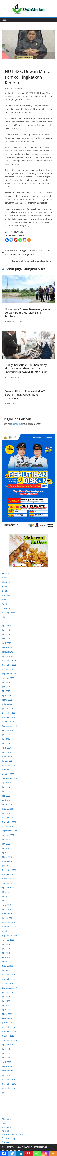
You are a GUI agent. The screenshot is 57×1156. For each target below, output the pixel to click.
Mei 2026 (6, 638)
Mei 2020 (6, 953)
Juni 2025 (6, 686)
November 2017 (9, 1084)
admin (21, 88)
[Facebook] (7, 240)
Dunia (4, 577)
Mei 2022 (6, 848)
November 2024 (9, 717)
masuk (17, 423)
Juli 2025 (6, 682)
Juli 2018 (6, 1049)
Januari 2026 (7, 656)
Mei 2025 (6, 691)
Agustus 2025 (8, 678)
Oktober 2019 (8, 983)
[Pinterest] (16, 240)
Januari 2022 (7, 865)
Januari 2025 (7, 708)
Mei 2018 (6, 1057)
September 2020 (9, 935)
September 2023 (9, 778)
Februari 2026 (8, 652)
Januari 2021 (7, 918)
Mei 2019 (6, 1005)
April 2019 (6, 1009)
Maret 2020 (7, 961)
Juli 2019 (6, 996)
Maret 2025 (7, 700)
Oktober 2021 (8, 878)
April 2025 (6, 695)
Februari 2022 (8, 861)
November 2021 (9, 874)
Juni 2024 (6, 739)
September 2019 (9, 988)
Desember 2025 (9, 660)
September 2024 (9, 726)
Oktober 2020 (8, 931)
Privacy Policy (8, 1138)
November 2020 (9, 926)
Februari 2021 (8, 913)
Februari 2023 (8, 809)
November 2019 (9, 979)
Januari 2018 (7, 1075)
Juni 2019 (6, 1001)
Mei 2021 (6, 900)
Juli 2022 (6, 839)
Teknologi (6, 608)
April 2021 (6, 905)
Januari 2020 (7, 970)
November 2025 (9, 665)
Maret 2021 (7, 909)
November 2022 (9, 822)
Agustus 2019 (8, 992)
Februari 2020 (8, 966)
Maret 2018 (7, 1066)
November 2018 (9, 1031)
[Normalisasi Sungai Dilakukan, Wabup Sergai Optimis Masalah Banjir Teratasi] (28, 289)
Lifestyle (5, 591)
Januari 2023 (7, 813)
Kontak (5, 1130)
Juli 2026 (6, 630)
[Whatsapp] (20, 240)
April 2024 (6, 748)
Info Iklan (6, 1126)
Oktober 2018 (8, 1036)
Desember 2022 (9, 817)
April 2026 (6, 643)
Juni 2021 (6, 896)
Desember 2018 (9, 1027)
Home (5, 1123)
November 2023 (9, 769)
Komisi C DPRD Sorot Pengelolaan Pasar (32, 260)
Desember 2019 (9, 974)
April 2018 (6, 1062)
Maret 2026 (7, 647)
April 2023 (6, 800)
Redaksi (5, 1142)
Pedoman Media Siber (13, 1134)
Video (4, 617)
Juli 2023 (6, 787)
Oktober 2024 (8, 721)
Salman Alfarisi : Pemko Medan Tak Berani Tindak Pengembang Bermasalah (26, 394)
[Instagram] (24, 240)
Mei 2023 (6, 796)
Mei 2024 (6, 743)
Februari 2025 (8, 704)
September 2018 (9, 1040)
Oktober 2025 (8, 669)
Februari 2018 (8, 1071)
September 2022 (9, 830)
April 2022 (6, 852)
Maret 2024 (7, 752)
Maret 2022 (7, 857)
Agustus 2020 (8, 940)
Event (4, 586)
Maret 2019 (7, 1014)
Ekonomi (6, 582)
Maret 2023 (7, 804)
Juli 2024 (6, 734)
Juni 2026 (6, 634)
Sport (4, 604)
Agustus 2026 (8, 625)
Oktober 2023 (8, 774)
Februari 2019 (8, 1018)
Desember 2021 (9, 870)
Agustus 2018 (8, 1044)
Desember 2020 (9, 922)
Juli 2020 (6, 944)
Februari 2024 (8, 756)
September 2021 (9, 883)
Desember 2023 (9, 765)
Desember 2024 (9, 713)
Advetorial (6, 573)
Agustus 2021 (8, 887)
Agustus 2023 (8, 782)
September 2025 (9, 673)
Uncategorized (8, 612)
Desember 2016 (9, 1088)
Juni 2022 (6, 844)
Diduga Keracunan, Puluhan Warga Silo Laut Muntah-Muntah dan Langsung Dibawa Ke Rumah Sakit (26, 368)
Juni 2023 (6, 791)
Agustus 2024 (8, 730)
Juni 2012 (6, 1092)
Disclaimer (7, 1119)
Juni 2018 (6, 1053)
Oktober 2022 (8, 826)
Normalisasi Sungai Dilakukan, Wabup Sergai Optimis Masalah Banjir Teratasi (28, 312)
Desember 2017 (9, 1079)
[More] (29, 240)
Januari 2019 (7, 1023)
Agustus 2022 (8, 835)
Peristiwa (9, 65)
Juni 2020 (6, 948)
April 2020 (6, 957)
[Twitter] (11, 240)
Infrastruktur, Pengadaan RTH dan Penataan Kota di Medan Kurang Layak (27, 252)
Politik (4, 599)
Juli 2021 (6, 892)
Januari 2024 (7, 761)
